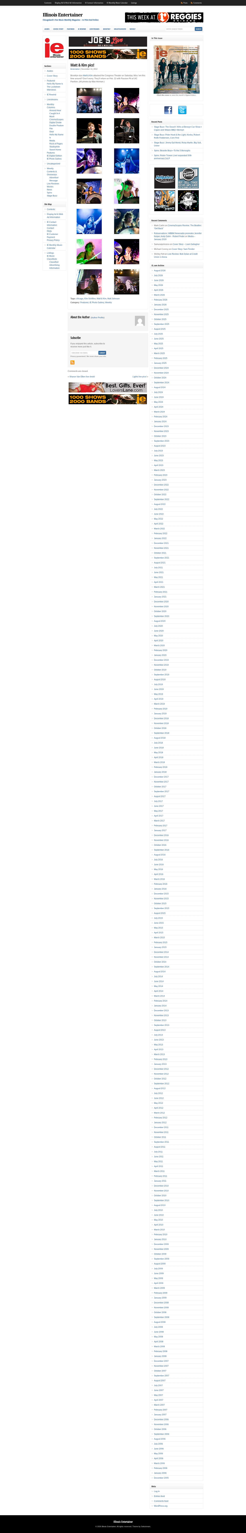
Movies (50, 186)
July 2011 (158, 1152)
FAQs (49, 231)
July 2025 (158, 334)
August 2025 (160, 329)
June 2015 (159, 923)
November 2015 (161, 898)
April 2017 (158, 816)
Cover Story (58, 29)
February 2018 (160, 767)
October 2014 (160, 962)
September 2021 (161, 558)
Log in (157, 1491)
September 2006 (161, 1434)
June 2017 (159, 806)
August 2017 (160, 796)
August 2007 (160, 1380)
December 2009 (161, 1244)
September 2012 (161, 1083)
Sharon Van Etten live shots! (82, 377)
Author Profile (97, 317)
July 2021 (158, 567)
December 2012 (161, 1069)
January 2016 (160, 889)
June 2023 (159, 455)
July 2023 (158, 451)
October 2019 (160, 670)
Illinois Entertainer (63, 15)
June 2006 (159, 1449)
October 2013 (160, 1020)
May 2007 (158, 1395)
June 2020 (159, 631)
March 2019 (159, 704)
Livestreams (94, 29)
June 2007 (159, 1390)
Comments (197, 2)
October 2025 (160, 319)
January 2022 (160, 538)
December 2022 (161, 485)
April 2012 (158, 1108)
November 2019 (161, 665)
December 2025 (161, 309)
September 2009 (161, 1259)
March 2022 (159, 528)
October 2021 (160, 553)
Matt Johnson (113, 298)
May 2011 (158, 1161)
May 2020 (158, 636)
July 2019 (158, 684)
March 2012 (159, 1113)
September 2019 (161, 674)
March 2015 (159, 937)
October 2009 (160, 1254)
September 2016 (161, 850)
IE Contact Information (94, 2)
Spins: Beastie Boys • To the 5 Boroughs (172, 150)
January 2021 (160, 597)
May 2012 (158, 1103)
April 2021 (158, 582)
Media (52, 141)
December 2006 (161, 1419)
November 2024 (161, 373)
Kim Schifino (90, 298)
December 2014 (161, 952)
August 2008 (160, 1322)
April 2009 (158, 1283)
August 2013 (160, 1030)
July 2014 (158, 976)
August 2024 (160, 387)
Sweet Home (55, 150)
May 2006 (158, 1453)
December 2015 (161, 894)
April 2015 (158, 933)
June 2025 (159, 339)
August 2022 (160, 504)
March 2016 (159, 879)
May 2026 (158, 285)
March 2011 (159, 1171)
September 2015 (161, 908)
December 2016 (161, 835)
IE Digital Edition (54, 156)
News (49, 190)
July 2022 (158, 509)
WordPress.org (161, 1506)
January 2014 (160, 1006)
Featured (70, 29)
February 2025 (160, 358)
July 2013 (158, 1035)
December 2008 (161, 1303)
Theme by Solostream (141, 1526)
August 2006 (160, 1439)
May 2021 (158, 577)
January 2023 (160, 480)
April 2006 (158, 1458)
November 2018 (161, 723)
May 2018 (158, 752)
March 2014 (159, 996)
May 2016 (158, 869)
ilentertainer (75, 69)
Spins (49, 193)
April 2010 (158, 1225)
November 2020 (161, 606)
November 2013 (161, 1015)
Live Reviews (53, 183)
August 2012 (160, 1088)
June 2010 (159, 1215)
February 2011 (160, 1176)
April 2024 (158, 407)
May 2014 (158, 986)
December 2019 (161, 660)
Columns (51, 107)
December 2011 (161, 1127)
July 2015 (158, 918)
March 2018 (159, 762)
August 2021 (160, 563)
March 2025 (159, 353)
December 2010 (161, 1186)
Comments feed (161, 1501)
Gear (51, 131)
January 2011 (160, 1181)
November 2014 (161, 957)
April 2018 (158, 757)
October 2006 (160, 1429)
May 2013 (158, 1044)
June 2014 (159, 981)
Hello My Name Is (55, 84)
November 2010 (161, 1191)
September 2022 (161, 499)
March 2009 (159, 1288)
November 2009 (161, 1249)
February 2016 (160, 884)
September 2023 (161, 441)
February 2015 (160, 942)
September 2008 (161, 1317)
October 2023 (160, 436)
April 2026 (158, 290)
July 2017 (158, 801)
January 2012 (160, 1122)
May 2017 (158, 811)
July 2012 (158, 1093)
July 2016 (158, 859)
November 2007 (161, 1366)
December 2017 (161, 777)
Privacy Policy (53, 240)
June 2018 (159, 748)
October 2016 (160, 845)
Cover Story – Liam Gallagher (186, 244)
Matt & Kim (88, 75)
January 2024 (160, 421)
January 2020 (160, 655)
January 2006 (160, 1473)
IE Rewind (82, 29)
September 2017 (161, 791)
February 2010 (160, 1234)
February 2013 (160, 1059)
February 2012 (160, 1118)
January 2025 (160, 363)
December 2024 (161, 368)
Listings (134, 2)
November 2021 (161, 548)
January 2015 (160, 947)
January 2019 (160, 713)
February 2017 (160, 825)
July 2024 (158, 392)
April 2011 (158, 1166)
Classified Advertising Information (54, 265)
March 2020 (159, 645)
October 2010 (160, 1195)
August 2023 (160, 446)
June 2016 (159, 864)
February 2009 (160, 1293)
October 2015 (160, 903)
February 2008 (160, 1351)
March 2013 (159, 1054)
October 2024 (160, 378)
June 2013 (159, 1040)
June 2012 (159, 1098)
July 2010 (158, 1210)
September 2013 (161, 1025)
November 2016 (161, 840)
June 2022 (159, 514)
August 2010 (160, 1205)
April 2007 (158, 1400)
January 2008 (160, 1356)
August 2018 (160, 738)
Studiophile (54, 147)
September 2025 (161, 324)
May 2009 (158, 1278)
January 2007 (160, 1414)
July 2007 (158, 1385)
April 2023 (158, 465)
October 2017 (160, 786)
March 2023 (159, 470)
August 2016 (160, 855)
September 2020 (161, 616)
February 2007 (160, 1410)
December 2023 (161, 426)
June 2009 (159, 1273)
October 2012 (160, 1079)
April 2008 (158, 1341)
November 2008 (161, 1307)
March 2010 (159, 1229)
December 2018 (161, 718)
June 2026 (159, 280)
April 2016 (158, 874)
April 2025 (158, 348)
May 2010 (158, 1220)
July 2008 (158, 1327)
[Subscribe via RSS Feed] (72, 362)
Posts (185, 2)
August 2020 (160, 621)
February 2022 (160, 533)
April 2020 (158, 640)
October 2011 (160, 1137)
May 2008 (158, 1337)
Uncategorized (120, 29)
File (51, 128)
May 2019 (158, 694)
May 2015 (158, 928)
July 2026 (158, 275)
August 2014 (160, 971)
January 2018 (160, 772)
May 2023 (158, 460)
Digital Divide (55, 122)
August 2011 (159, 1147)
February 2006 (160, 1468)
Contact (50, 228)
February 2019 (160, 709)
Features (51, 153)
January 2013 (160, 1064)
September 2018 (161, 733)
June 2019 (159, 689)
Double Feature (56, 125)
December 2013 (161, 1010)
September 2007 (161, 1376)
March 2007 (159, 1405)
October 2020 (160, 611)
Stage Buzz (52, 196)
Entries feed (159, 1496)
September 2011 (161, 1142)
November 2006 (161, 1424)
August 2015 (160, 913)
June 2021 (159, 572)
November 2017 (161, 782)
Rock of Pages (56, 144)
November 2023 (161, 431)
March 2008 (159, 1346)
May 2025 (158, 343)
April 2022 (158, 524)
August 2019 (160, 679)
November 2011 (161, 1132)
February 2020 (160, 650)
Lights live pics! (139, 377)
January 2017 (160, 830)
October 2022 (160, 494)
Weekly (132, 29)
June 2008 (159, 1332)
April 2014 (158, 991)
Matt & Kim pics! (82, 65)
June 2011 (158, 1156)
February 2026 (160, 300)
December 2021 (161, 543)
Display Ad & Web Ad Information (68, 2)
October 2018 (160, 728)
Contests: (48, 2)
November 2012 (161, 1074)
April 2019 (158, 699)
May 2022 (158, 519)
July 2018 (158, 743)
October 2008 (160, 1312)
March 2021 (159, 587)
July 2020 (158, 626)
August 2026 (160, 270)
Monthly (106, 29)
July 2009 (158, 1268)
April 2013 (158, 1049)
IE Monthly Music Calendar (117, 2)
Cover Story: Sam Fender (183, 249)
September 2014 (161, 967)
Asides (47, 29)
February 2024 (160, 416)
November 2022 (161, 490)
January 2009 (160, 1298)
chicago (79, 298)
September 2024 (161, 382)
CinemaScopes (56, 119)
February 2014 (160, 1001)
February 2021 (160, 592)
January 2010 (160, 1239)
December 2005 (161, 1478)
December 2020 (161, 601)
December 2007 (161, 1361)
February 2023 (160, 475)
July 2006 (158, 1444)
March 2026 (159, 295)
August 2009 (160, 1264)
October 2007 (160, 1371)
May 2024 (158, 402)
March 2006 (159, 1463)
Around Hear (55, 110)
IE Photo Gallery (97, 302)
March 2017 (159, 821)
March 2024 (159, 412)
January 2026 (160, 305)
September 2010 (161, 1200)
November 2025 (161, 314)
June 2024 (159, 397)
